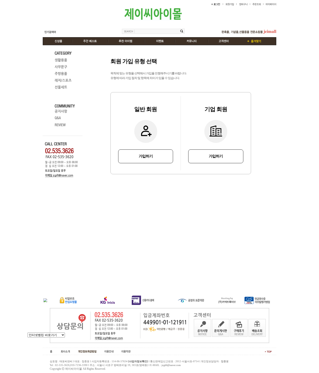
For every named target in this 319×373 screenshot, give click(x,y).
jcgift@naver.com (171, 365)
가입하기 (146, 156)
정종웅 (225, 361)
